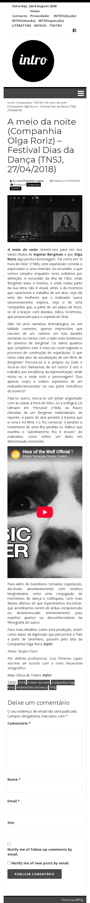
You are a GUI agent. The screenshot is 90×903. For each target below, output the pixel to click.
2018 (21, 682)
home (11, 102)
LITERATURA (21, 25)
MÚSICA (40, 25)
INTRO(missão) (24, 20)
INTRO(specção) (51, 20)
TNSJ (53, 687)
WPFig (79, 900)
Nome (14, 779)
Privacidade (39, 16)
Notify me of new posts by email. (40, 863)
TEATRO (55, 25)
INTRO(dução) (65, 16)
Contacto (19, 16)
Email (13, 801)
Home (35, 11)
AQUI (47, 644)
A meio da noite (38, 682)
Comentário (19, 723)
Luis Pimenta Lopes (30, 180)
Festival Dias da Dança (32, 687)
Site (10, 822)
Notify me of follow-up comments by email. (39, 851)
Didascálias (25, 102)
